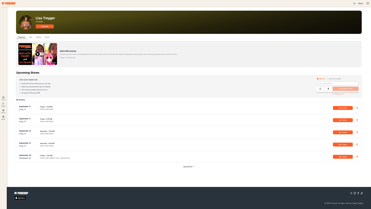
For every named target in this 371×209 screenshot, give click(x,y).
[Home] (9, 3)
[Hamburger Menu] (368, 3)
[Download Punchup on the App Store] (20, 198)
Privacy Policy (350, 92)
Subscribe (44, 26)
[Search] (354, 3)
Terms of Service (339, 94)
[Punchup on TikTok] (361, 193)
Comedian (39, 22)
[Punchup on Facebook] (358, 193)
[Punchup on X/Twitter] (351, 193)
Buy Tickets (343, 108)
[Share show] (357, 108)
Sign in (360, 3)
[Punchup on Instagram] (354, 193)
